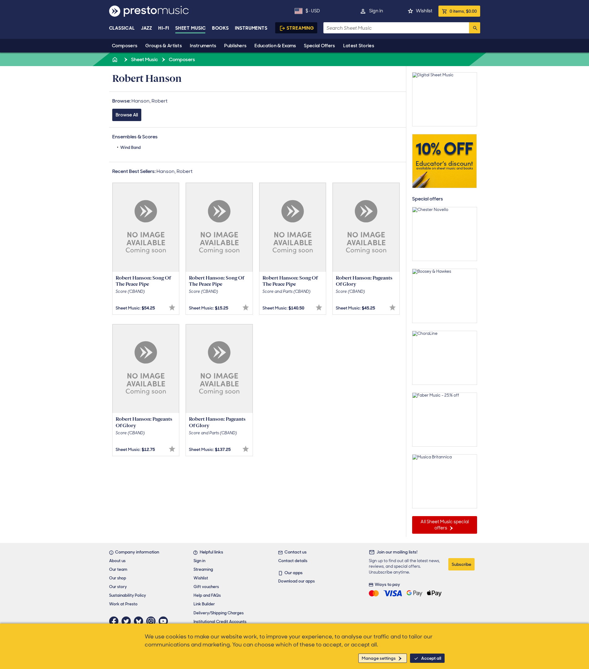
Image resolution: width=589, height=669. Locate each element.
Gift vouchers (206, 586)
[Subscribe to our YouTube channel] (165, 621)
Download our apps (296, 581)
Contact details (292, 560)
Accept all (431, 658)
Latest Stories (358, 46)
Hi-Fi (163, 28)
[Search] (474, 27)
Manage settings (379, 658)
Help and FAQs (207, 595)
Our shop (117, 578)
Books (220, 28)
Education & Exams (275, 46)
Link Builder (204, 604)
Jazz (146, 28)
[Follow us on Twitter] (128, 621)
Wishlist (424, 11)
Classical (122, 28)
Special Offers (319, 46)
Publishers (235, 46)
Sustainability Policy (127, 595)
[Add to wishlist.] (172, 307)
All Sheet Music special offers (444, 525)
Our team (118, 569)
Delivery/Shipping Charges (219, 613)
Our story (118, 586)
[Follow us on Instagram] (152, 621)
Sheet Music (190, 28)
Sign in (376, 11)
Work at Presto (123, 604)
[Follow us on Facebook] (115, 621)
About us (117, 560)
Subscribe (461, 564)
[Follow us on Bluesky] (140, 621)
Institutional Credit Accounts (220, 621)
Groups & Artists (163, 46)
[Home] (116, 59)
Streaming (300, 28)
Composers (125, 46)
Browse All (127, 115)
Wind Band (130, 147)
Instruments (203, 46)
